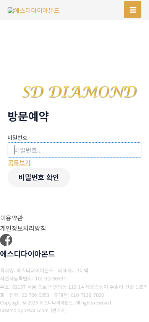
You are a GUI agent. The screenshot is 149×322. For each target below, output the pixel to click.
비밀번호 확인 (38, 177)
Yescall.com (36, 310)
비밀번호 (18, 137)
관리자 (58, 310)
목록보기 (19, 162)
